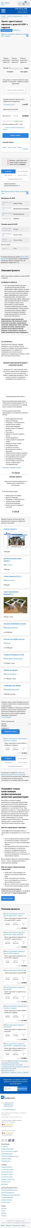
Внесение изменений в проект (15, 624)
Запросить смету (10, 731)
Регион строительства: (8, 721)
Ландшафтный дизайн (12, 686)
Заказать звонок (23, 12)
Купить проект (15, 135)
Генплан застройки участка (14, 639)
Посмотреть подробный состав (11, 467)
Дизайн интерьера (11, 670)
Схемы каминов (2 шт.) (12, 576)
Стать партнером (6, 717)
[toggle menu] (3, 11)
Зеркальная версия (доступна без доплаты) (11, 184)
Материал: (4, 726)
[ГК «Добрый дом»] (6, 4)
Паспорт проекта (10, 529)
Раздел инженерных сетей (14, 655)
